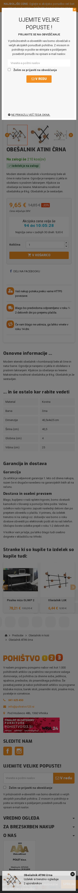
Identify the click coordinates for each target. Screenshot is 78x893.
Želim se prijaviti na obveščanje (35, 70)
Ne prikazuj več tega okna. (30, 114)
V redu (40, 79)
